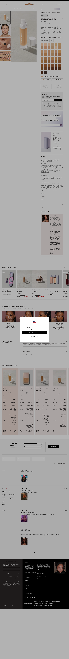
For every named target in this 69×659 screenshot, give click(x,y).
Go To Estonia (34, 336)
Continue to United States (35, 332)
